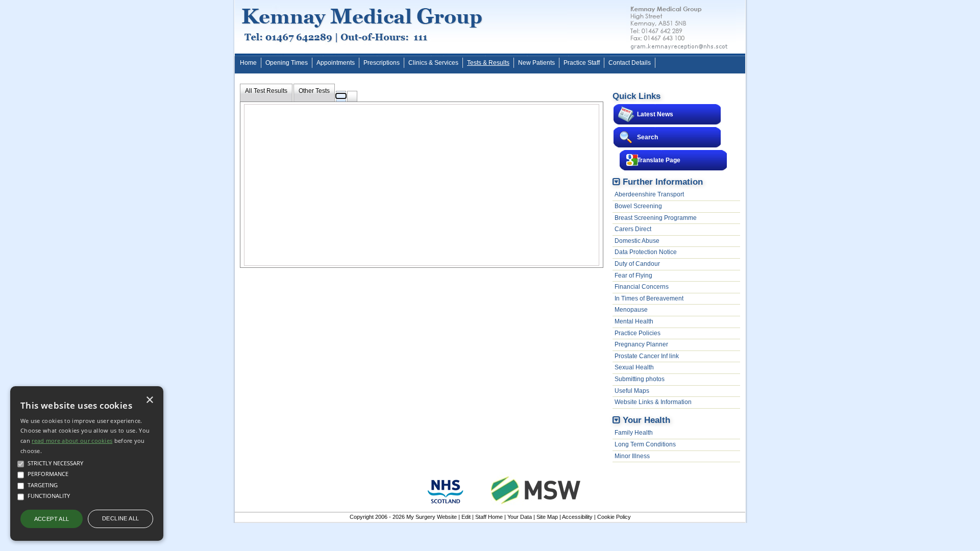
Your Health (646, 420)
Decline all (120, 518)
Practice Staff (582, 63)
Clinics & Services (433, 63)
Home (248, 63)
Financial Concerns (642, 286)
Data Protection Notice (646, 252)
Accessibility (577, 517)
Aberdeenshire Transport (649, 194)
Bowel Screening (638, 206)
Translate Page (658, 160)
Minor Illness (632, 456)
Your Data (519, 517)
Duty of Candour (637, 263)
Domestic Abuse (637, 240)
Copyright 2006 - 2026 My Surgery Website (403, 517)
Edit (466, 517)
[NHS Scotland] (445, 506)
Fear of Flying (633, 275)
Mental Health (634, 321)
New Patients (536, 63)
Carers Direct (633, 229)
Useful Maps (632, 390)
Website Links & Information (653, 402)
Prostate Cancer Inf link (647, 356)
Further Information (663, 182)
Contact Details (629, 63)
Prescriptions (381, 63)
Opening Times (286, 63)
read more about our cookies (72, 440)
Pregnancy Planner (641, 344)
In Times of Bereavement (649, 298)
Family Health (634, 432)
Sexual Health (634, 367)
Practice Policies (637, 333)
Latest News (655, 114)
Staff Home (489, 517)
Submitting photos (640, 379)
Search (647, 137)
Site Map (547, 517)
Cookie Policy (614, 517)
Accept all (51, 519)
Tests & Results (488, 63)
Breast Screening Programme (656, 217)
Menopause (631, 309)
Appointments (335, 63)
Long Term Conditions (645, 444)
